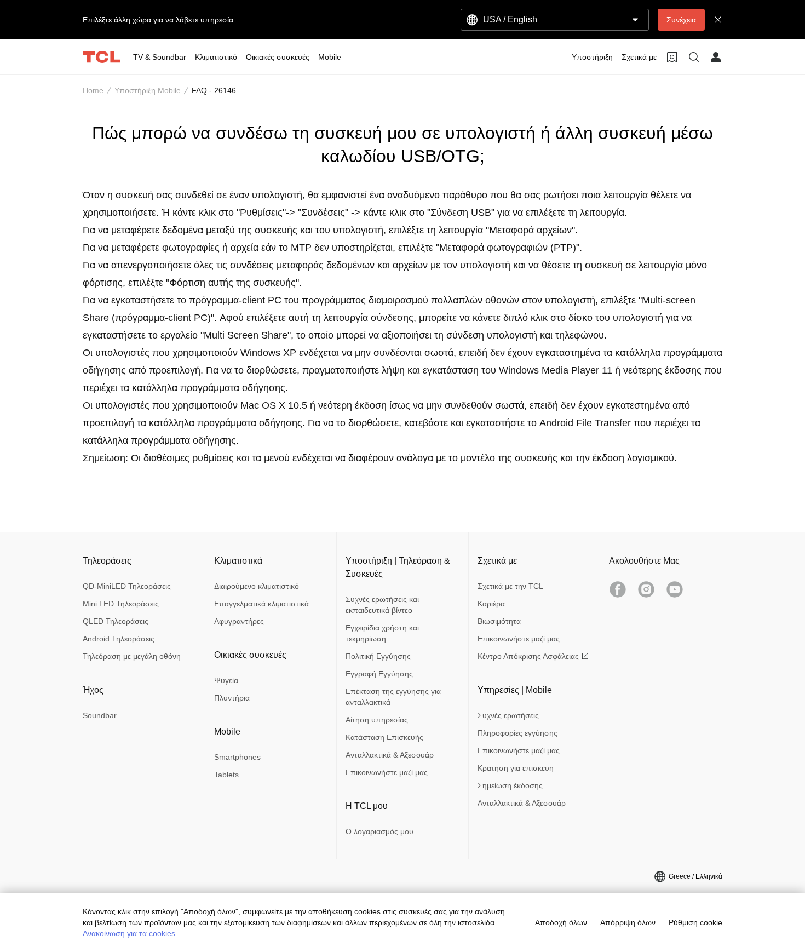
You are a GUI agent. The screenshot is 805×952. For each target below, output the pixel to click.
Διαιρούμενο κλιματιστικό (256, 586)
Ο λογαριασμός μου (379, 831)
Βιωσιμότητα (499, 621)
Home (93, 90)
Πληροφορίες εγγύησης (517, 733)
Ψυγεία (226, 680)
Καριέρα (491, 603)
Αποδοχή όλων (561, 922)
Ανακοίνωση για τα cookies (129, 933)
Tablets (226, 774)
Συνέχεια (681, 19)
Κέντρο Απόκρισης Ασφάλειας (528, 656)
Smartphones (237, 757)
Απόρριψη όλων (628, 922)
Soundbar (100, 715)
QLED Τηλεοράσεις (115, 621)
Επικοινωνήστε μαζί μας (387, 772)
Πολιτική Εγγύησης (378, 656)
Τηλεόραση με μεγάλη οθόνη (132, 656)
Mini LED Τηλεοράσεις (121, 603)
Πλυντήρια (232, 697)
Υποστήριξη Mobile (147, 90)
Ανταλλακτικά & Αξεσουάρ (390, 754)
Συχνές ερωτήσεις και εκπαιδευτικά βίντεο (382, 605)
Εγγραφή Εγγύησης (379, 673)
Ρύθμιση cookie (695, 922)
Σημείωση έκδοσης (510, 785)
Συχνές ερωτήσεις (508, 715)
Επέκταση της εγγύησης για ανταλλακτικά (393, 697)
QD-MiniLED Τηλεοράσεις (127, 586)
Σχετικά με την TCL (510, 586)
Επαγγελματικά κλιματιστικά (261, 603)
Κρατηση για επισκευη (516, 768)
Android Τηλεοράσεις (118, 638)
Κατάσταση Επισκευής (384, 737)
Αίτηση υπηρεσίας (377, 719)
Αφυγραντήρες (239, 621)
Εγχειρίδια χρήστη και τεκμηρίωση (382, 633)
